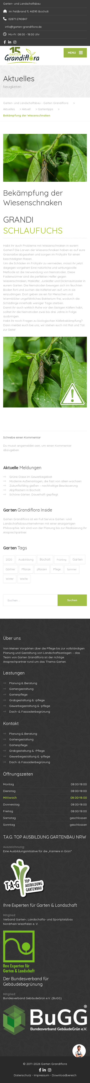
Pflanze (26, 569)
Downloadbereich (64, 1075)
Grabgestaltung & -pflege (27, 700)
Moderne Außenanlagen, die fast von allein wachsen (45, 481)
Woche (24, 578)
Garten (78, 559)
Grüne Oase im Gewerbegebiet (30, 477)
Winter (10, 578)
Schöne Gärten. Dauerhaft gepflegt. (34, 494)
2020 (9, 559)
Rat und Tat (76, 325)
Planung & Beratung (23, 683)
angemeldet (25, 445)
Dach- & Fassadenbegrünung (29, 711)
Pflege (57, 569)
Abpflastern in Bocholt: (25, 490)
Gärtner (10, 569)
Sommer (72, 569)
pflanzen (42, 569)
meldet (16, 325)
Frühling (61, 559)
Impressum (41, 1075)
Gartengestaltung (21, 689)
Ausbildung (25, 559)
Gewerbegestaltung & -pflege (29, 706)
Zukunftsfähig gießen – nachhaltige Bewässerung (43, 485)
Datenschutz (22, 1075)
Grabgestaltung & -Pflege (27, 751)
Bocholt (45, 559)
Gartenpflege (18, 694)
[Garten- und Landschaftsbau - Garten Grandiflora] (24, 55)
